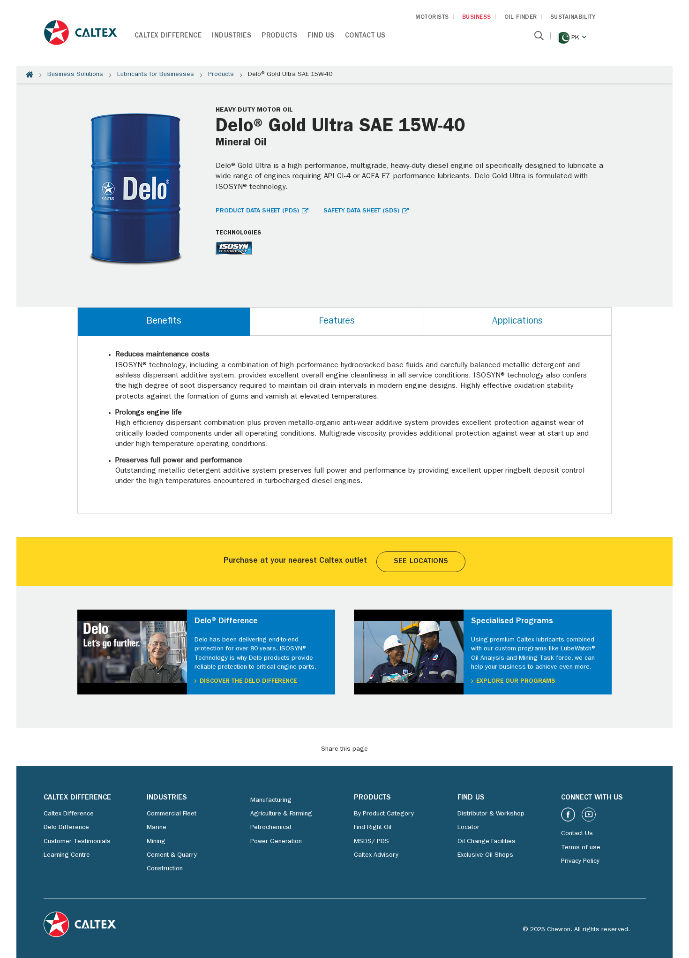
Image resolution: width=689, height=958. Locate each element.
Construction (165, 869)
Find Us (321, 36)
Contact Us (365, 36)
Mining (156, 841)
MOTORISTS (432, 18)
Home (29, 74)
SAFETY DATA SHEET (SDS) (361, 211)
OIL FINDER (520, 18)
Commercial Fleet (171, 814)
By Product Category (384, 814)
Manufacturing (271, 800)
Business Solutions (75, 74)
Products (279, 36)
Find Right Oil (372, 827)
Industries (231, 36)
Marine (156, 827)
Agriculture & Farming (281, 814)
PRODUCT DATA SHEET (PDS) (257, 211)
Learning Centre (67, 855)
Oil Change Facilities (486, 841)
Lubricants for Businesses (155, 74)
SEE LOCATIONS (421, 562)
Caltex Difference (168, 36)
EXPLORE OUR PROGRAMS (515, 681)
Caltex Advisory (376, 855)
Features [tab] (337, 321)
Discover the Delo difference (248, 681)
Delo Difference (66, 827)
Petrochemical (270, 827)
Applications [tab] (517, 321)
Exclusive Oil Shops (485, 855)
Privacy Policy (580, 861)
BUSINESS (476, 18)
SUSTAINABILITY (573, 18)
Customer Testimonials (77, 841)
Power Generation (276, 841)
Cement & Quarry (172, 855)
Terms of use (580, 848)
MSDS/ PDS (371, 841)
